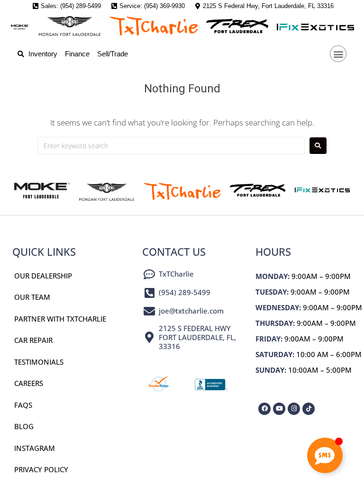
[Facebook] (264, 409)
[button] (338, 53)
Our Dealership (43, 275)
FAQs (23, 405)
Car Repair (33, 340)
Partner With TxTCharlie (60, 318)
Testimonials (39, 362)
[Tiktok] (308, 409)
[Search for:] (171, 145)
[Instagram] (294, 409)
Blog (24, 426)
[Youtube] (279, 409)
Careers (28, 383)
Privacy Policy (41, 469)
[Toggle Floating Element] (325, 455)
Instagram (34, 448)
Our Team (32, 297)
